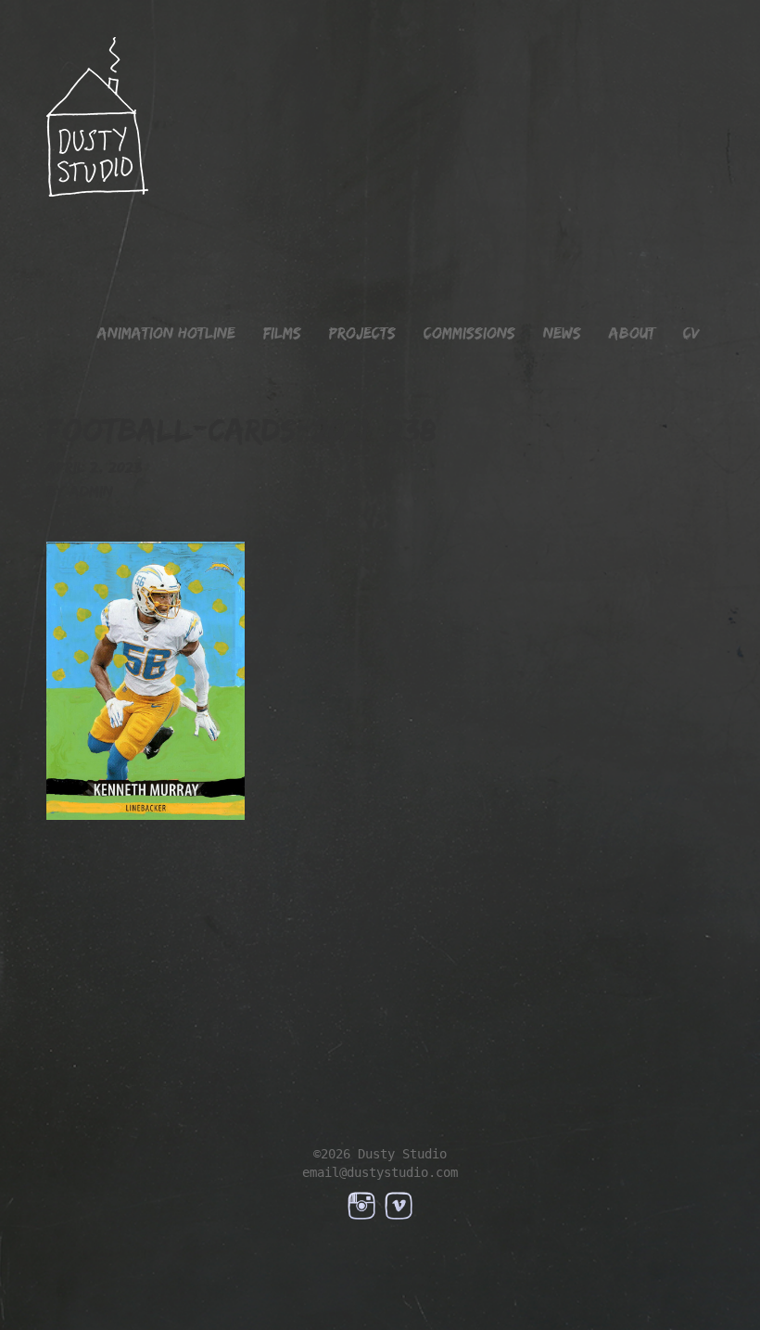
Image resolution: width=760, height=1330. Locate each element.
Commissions (469, 333)
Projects (362, 333)
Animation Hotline (166, 333)
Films (282, 333)
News (562, 333)
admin (91, 491)
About (632, 333)
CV (691, 333)
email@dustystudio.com (380, 1172)
